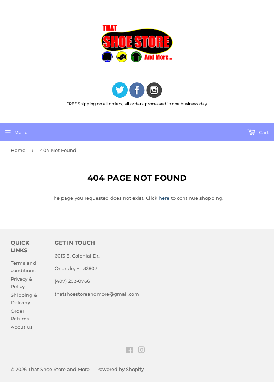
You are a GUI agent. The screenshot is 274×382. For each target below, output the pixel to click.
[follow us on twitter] (120, 91)
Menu (21, 132)
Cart (263, 132)
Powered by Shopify (120, 369)
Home (18, 150)
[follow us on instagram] (154, 91)
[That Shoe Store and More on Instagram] (141, 351)
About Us (22, 327)
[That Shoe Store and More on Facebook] (129, 351)
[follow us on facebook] (137, 91)
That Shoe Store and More (59, 369)
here (164, 198)
